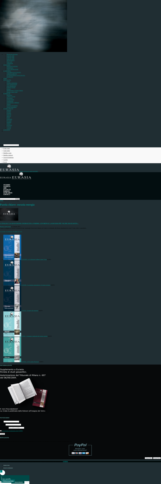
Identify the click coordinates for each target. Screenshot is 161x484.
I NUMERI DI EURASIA (14, 72)
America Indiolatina (12, 83)
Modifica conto (7, 153)
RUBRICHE (6, 93)
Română (9, 122)
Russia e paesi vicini (12, 92)
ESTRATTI (10, 77)
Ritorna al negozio (18, 482)
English (9, 111)
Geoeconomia (10, 99)
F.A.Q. (5, 162)
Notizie (9, 104)
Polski (8, 117)
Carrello (5, 160)
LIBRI (5, 78)
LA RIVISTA (7, 71)
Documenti (10, 98)
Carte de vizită (10, 59)
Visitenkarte (10, 63)
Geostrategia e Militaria (13, 102)
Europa (9, 89)
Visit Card (9, 62)
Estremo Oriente (11, 87)
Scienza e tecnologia (12, 105)
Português (9, 119)
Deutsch (9, 110)
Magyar (9, 116)
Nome (1, 421)
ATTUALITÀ (7, 80)
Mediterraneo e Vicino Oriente (15, 90)
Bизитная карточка (12, 54)
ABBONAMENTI (12, 74)
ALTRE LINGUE (8, 108)
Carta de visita (10, 56)
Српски (9, 126)
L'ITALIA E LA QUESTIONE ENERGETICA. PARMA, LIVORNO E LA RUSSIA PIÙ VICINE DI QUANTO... (39, 223)
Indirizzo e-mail (4, 427)
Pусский (9, 120)
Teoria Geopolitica (12, 107)
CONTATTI (6, 130)
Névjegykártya (11, 60)
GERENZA (10, 68)
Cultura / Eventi (11, 96)
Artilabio (65, 461)
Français (9, 114)
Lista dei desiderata (8, 157)
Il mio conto (6, 148)
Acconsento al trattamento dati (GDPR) (12, 431)
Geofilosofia (10, 101)
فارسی (9, 128)
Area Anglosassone (12, 84)
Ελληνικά (9, 125)
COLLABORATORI (12, 69)
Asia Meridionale (11, 86)
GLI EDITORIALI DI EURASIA (16, 75)
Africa (8, 81)
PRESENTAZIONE (12, 66)
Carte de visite (10, 57)
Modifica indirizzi (8, 155)
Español (9, 113)
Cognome (2, 424)
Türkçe (8, 123)
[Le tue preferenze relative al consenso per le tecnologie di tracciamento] (8, 481)
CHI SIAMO (6, 65)
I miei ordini (6, 150)
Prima (1, 200)
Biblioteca (9, 95)
